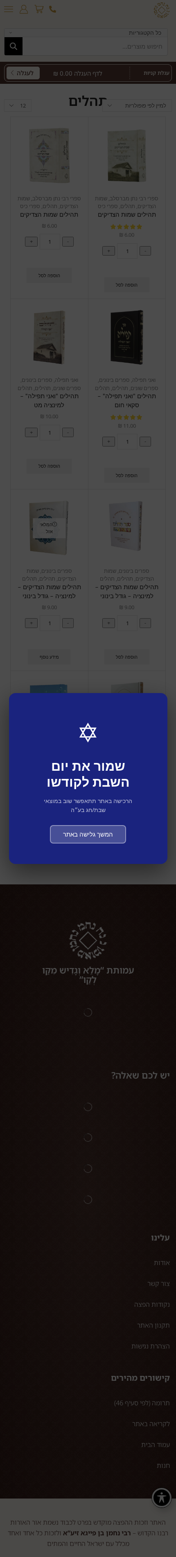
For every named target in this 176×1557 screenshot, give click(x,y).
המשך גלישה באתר (88, 834)
